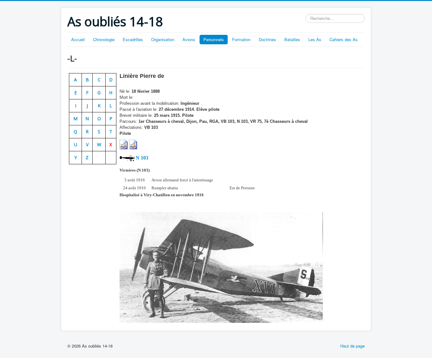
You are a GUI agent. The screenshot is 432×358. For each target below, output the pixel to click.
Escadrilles (133, 39)
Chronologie (103, 39)
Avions (188, 39)
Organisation (162, 39)
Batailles (292, 39)
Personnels (213, 39)
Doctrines (267, 39)
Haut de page (352, 346)
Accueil (78, 39)
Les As (314, 39)
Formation (241, 39)
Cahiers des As (344, 39)
